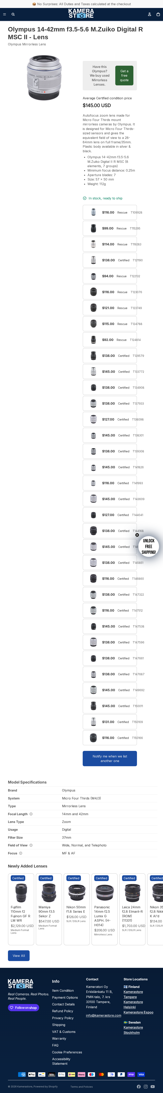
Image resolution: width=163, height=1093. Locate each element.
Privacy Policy (63, 1018)
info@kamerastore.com (103, 1015)
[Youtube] (152, 1086)
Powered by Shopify (46, 1086)
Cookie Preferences (67, 1052)
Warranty (59, 1038)
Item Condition (63, 990)
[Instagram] (145, 1086)
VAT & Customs (64, 1032)
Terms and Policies (81, 1086)
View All (19, 956)
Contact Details (63, 1004)
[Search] (13, 14)
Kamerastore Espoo (138, 1012)
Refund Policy (62, 1011)
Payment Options (65, 997)
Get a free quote (124, 75)
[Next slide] (150, 909)
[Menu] (4, 14)
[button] (148, 546)
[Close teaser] (137, 535)
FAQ (55, 1045)
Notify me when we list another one (110, 758)
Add (28, 897)
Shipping (58, 1025)
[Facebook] (138, 1086)
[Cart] (158, 14)
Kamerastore (24, 1086)
